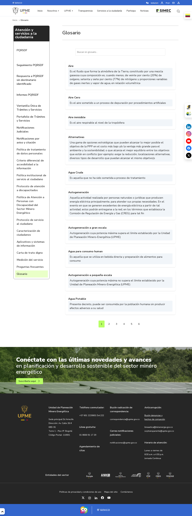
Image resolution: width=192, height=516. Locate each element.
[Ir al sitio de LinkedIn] (188, 127)
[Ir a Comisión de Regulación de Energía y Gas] (158, 475)
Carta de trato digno (30, 253)
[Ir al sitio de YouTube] (188, 141)
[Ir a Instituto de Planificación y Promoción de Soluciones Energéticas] (148, 475)
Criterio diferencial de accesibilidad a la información (30, 164)
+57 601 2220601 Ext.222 (91, 415)
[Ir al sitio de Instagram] (188, 134)
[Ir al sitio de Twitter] (188, 155)
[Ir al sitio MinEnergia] (89, 475)
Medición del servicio (30, 260)
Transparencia (85, 10)
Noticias (144, 10)
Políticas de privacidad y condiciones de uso (80, 491)
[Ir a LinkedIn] (96, 498)
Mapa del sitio (111, 491)
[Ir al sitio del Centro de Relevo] (147, 3)
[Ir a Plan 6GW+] (188, 107)
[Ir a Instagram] (89, 498)
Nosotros (52, 10)
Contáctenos (127, 491)
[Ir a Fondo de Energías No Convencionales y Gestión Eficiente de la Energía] (170, 475)
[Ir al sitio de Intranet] (162, 3)
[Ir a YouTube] (109, 497)
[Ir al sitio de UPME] (21, 10)
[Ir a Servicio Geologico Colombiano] (136, 475)
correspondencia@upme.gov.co (125, 419)
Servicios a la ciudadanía (109, 10)
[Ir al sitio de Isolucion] (154, 3)
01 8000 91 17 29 (87, 435)
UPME (67, 10)
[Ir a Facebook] (102, 497)
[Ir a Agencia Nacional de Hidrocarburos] (105, 475)
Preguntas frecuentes (30, 267)
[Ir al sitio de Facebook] (188, 148)
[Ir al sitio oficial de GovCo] (17, 3)
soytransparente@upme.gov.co (159, 431)
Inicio (40, 10)
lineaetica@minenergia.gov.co (158, 427)
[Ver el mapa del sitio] (178, 3)
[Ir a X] (83, 497)
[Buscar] (178, 11)
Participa (131, 10)
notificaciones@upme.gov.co (123, 442)
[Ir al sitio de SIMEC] (163, 10)
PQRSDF (22, 50)
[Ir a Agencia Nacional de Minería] (120, 475)
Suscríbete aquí (27, 381)
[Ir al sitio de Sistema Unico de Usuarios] (188, 113)
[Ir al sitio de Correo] (173, 3)
